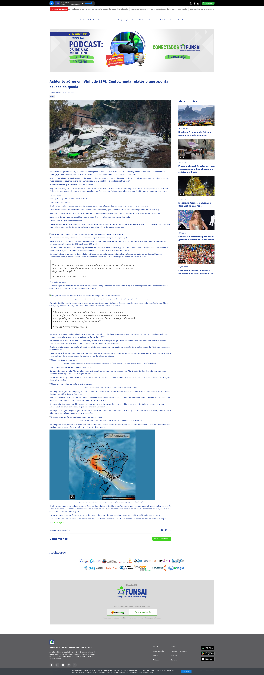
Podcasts (91, 20)
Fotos (134, 20)
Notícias (112, 20)
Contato (181, 20)
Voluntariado (161, 20)
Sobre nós (102, 20)
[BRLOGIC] (176, 568)
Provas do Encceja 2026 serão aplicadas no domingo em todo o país (131, 9)
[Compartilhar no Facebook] (162, 530)
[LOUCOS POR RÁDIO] (126, 568)
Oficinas (142, 20)
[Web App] (191, 3)
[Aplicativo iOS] (198, 3)
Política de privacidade (180, 651)
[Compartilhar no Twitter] (166, 530)
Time (151, 20)
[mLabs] (125, 561)
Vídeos (156, 660)
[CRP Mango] (150, 561)
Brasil (52, 96)
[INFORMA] (159, 568)
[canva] (95, 561)
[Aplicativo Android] (194, 3)
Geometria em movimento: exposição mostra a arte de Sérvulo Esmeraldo (193, 9)
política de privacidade (144, 672)
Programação (123, 20)
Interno (171, 20)
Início (82, 20)
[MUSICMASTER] (93, 568)
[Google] (84, 561)
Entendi (186, 671)
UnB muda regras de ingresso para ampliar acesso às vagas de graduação (70, 9)
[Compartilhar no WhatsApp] (170, 530)
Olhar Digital (58, 522)
